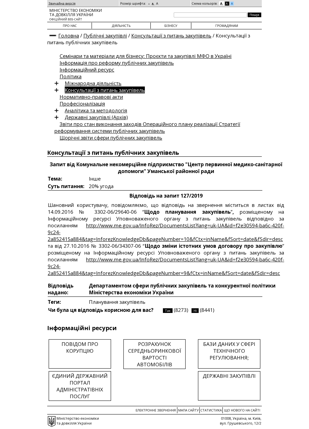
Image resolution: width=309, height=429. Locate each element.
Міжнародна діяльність (93, 83)
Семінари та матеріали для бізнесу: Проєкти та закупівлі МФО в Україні (146, 55)
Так (168, 310)
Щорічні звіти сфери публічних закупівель (111, 137)
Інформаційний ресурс (87, 69)
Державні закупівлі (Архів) (96, 117)
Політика (71, 76)
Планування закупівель (117, 301)
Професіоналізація (82, 103)
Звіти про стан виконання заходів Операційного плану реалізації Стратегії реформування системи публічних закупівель (147, 127)
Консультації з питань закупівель (171, 35)
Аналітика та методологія (96, 110)
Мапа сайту (188, 410)
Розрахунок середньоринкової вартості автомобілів (154, 354)
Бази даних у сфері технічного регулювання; (229, 351)
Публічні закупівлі (105, 35)
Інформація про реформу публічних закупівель (117, 62)
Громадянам (226, 25)
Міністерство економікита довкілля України (75, 14)
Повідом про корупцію (80, 347)
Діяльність (121, 25)
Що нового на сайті (242, 410)
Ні (195, 310)
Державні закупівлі (229, 375)
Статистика (211, 410)
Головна (68, 35)
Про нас (70, 25)
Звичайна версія (61, 3)
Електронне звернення (156, 410)
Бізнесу (170, 25)
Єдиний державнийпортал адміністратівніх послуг (80, 386)
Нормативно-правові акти (91, 96)
